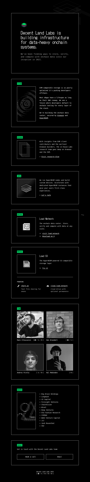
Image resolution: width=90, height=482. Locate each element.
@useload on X (48, 236)
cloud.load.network (59, 286)
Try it (45, 268)
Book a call (30, 457)
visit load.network (50, 233)
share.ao (25, 286)
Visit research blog (50, 157)
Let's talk (46, 195)
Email (59, 457)
